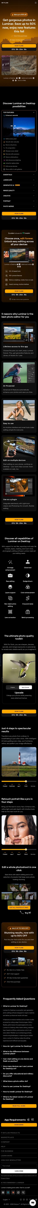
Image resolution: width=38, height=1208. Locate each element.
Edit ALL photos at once (19, 890)
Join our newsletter (11, 1158)
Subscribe (19, 1168)
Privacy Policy (5, 1176)
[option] (19, 661)
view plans (19, 46)
